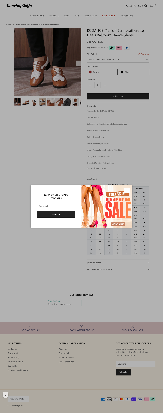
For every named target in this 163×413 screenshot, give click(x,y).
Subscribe (56, 214)
